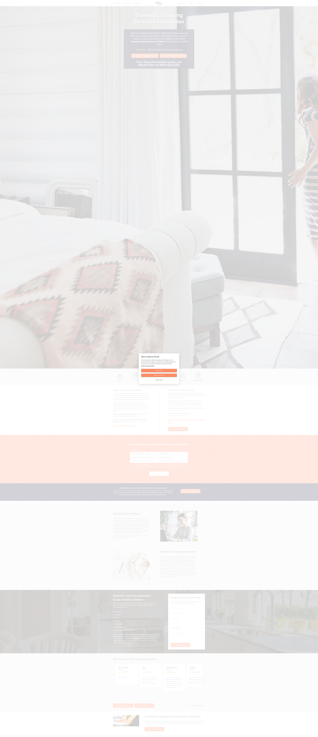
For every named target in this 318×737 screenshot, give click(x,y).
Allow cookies (159, 370)
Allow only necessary (159, 375)
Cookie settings (159, 379)
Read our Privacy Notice (147, 366)
